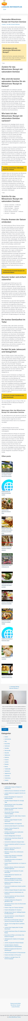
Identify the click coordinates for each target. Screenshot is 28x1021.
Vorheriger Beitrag (14, 686)
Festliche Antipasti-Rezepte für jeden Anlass (15, 890)
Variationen (7, 771)
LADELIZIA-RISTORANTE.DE (11, 7)
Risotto (6, 766)
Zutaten (6, 780)
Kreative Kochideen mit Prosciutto (13, 954)
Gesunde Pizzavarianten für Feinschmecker (15, 952)
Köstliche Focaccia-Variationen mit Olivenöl (15, 790)
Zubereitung (7, 778)
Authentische (8, 739)
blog (6, 741)
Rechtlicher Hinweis (15, 1005)
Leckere (6, 762)
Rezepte (7, 764)
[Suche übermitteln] (20, 726)
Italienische (7, 755)
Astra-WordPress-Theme (15, 1017)
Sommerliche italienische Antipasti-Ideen (14, 841)
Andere (4, 24)
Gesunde (7, 752)
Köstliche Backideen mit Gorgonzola (13, 823)
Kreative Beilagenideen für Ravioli (13, 835)
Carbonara (7, 746)
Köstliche (7, 757)
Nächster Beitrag (14, 688)
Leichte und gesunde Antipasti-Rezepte (14, 942)
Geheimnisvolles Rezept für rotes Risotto (14, 825)
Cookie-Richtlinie (15, 1006)
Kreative (7, 759)
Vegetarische (8, 773)
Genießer (7, 748)
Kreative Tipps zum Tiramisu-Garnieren (14, 907)
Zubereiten (7, 775)
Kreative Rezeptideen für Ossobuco (13, 909)
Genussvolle (7, 750)
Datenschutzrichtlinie (15, 1003)
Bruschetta (7, 743)
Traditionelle (7, 768)
